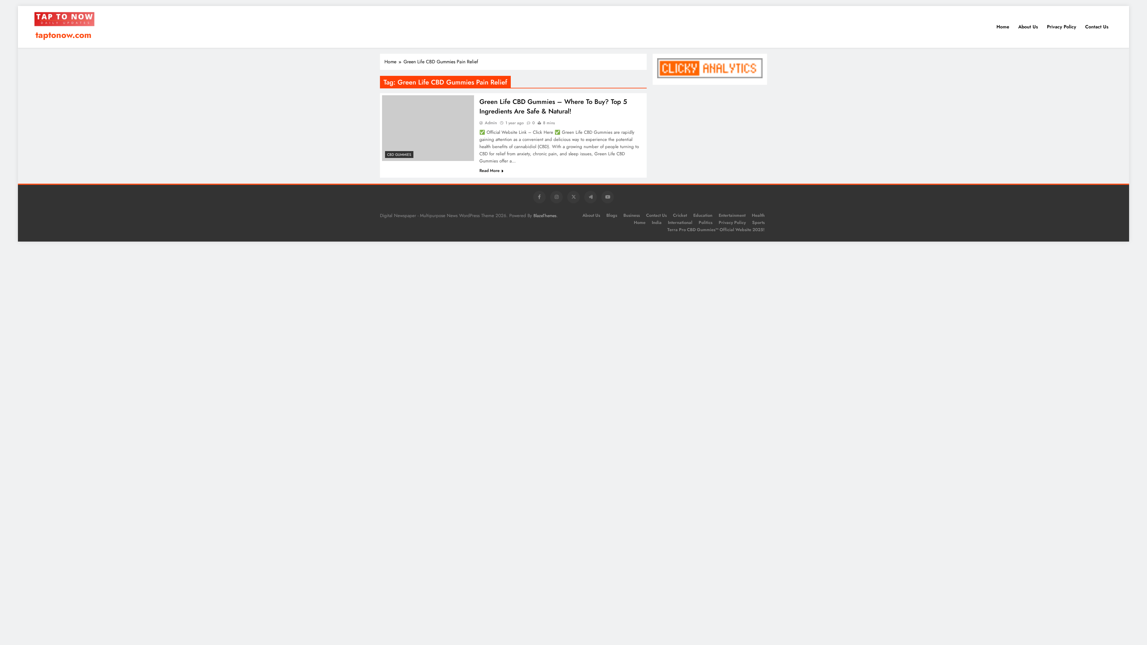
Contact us (1096, 26)
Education (702, 215)
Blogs (611, 215)
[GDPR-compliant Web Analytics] (710, 76)
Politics (705, 222)
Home (1002, 26)
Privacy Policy (1061, 26)
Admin (491, 123)
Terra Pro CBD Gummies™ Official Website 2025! (716, 230)
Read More (489, 170)
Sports (758, 222)
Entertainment (732, 215)
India (657, 222)
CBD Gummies (399, 154)
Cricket (680, 215)
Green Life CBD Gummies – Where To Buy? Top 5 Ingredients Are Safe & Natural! (553, 106)
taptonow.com (63, 35)
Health (758, 215)
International (680, 222)
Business (631, 215)
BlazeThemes (544, 216)
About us (1028, 26)
